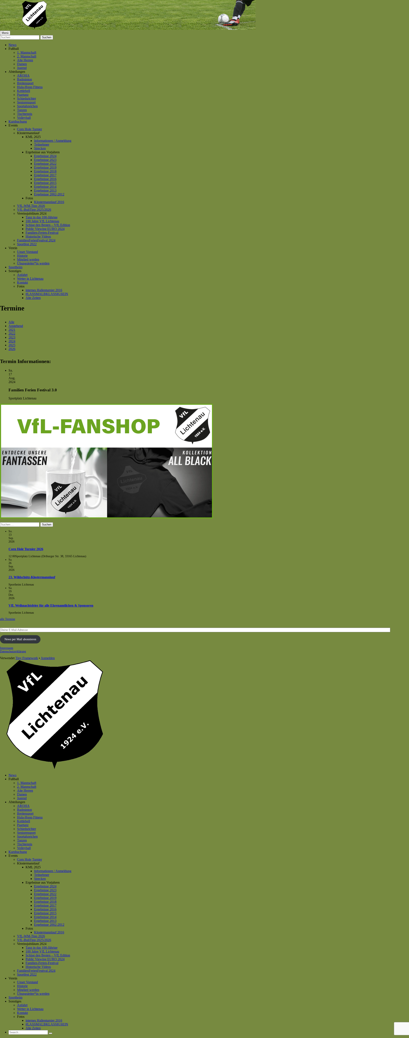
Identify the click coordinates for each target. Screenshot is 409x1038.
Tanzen (22, 110)
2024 (12, 341)
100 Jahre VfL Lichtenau (42, 221)
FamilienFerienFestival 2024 (36, 240)
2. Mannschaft (26, 56)
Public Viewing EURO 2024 (45, 229)
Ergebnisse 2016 (45, 179)
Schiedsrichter (26, 98)
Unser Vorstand (27, 252)
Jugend (22, 68)
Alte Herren (25, 60)
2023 (12, 337)
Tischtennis (24, 114)
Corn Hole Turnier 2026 (26, 549)
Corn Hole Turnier (29, 129)
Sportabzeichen (27, 106)
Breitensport (25, 83)
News (12, 45)
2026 (12, 349)
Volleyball (24, 117)
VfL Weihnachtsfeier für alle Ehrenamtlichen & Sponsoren (51, 605)
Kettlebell (23, 91)
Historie (22, 255)
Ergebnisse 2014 (45, 186)
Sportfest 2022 (27, 244)
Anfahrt (22, 275)
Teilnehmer (41, 144)
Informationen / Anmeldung (52, 140)
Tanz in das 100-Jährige (42, 217)
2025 (12, 345)
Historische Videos (38, 236)
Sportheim (15, 267)
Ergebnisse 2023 (45, 160)
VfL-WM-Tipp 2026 (31, 206)
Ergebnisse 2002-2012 (49, 194)
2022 (12, 333)
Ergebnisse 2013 (45, 190)
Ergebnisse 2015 (45, 183)
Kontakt (22, 282)
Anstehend (16, 326)
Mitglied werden (28, 259)
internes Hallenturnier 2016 (44, 290)
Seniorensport (26, 102)
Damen (22, 64)
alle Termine (7, 619)
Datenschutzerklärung (13, 651)
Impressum (6, 648)
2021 (12, 330)
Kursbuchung (18, 121)
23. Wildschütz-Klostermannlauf (32, 577)
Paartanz (23, 94)
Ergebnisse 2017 (45, 175)
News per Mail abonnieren (20, 639)
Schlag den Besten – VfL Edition (48, 225)
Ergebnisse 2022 (45, 163)
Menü (5, 32)
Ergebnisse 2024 (45, 156)
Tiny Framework (26, 658)
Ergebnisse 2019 (45, 167)
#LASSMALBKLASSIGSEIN (47, 294)
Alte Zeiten (33, 298)
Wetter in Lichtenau (30, 278)
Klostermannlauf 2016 (49, 202)
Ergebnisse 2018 (45, 171)
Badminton (24, 79)
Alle (11, 322)
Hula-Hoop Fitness (30, 87)
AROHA (23, 75)
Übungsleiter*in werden (33, 263)
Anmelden (48, 658)
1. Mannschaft (26, 52)
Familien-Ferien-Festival (42, 232)
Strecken (40, 148)
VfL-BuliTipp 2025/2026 (34, 209)
